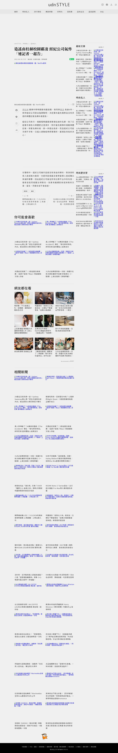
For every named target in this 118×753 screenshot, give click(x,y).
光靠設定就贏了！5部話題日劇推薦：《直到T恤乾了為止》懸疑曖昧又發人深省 (28, 274)
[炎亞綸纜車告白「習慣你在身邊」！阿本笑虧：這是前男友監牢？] (59, 652)
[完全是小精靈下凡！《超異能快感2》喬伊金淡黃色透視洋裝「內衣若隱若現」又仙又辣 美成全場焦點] (59, 622)
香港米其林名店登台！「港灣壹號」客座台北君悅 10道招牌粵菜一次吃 (29, 635)
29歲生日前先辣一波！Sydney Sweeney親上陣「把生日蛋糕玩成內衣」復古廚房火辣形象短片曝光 (28, 244)
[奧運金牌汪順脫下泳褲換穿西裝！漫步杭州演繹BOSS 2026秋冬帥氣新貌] (99, 197)
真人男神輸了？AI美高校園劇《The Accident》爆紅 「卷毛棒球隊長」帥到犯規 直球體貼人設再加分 (59, 244)
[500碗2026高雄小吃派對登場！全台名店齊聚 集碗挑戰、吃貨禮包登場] (59, 563)
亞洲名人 (33, 43)
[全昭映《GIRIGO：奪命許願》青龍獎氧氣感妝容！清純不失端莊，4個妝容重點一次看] (28, 712)
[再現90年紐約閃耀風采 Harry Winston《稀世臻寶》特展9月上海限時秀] (59, 593)
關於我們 (85, 746)
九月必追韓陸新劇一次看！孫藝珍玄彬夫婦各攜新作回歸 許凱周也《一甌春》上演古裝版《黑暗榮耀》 (60, 274)
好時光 (60, 11)
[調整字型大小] (16, 130)
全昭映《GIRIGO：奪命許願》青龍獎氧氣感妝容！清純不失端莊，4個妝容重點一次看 (28, 725)
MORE (101, 47)
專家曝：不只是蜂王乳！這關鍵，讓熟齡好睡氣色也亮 (23, 308)
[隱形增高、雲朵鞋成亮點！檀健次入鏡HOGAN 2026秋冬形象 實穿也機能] (28, 533)
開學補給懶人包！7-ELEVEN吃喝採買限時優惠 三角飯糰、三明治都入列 (28, 517)
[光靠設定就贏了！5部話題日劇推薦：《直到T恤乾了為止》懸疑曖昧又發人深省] (28, 260)
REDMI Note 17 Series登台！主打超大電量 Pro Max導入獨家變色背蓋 (59, 488)
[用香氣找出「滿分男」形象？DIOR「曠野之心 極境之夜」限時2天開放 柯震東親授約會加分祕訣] (28, 474)
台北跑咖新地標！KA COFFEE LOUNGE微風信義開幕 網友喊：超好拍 (28, 607)
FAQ (31, 746)
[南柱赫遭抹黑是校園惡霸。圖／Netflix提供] (44, 82)
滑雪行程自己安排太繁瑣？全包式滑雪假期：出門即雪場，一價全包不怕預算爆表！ (64, 308)
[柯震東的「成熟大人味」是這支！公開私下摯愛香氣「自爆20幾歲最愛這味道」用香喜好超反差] (59, 504)
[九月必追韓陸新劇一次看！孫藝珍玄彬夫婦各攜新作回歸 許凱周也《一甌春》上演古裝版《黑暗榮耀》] (59, 260)
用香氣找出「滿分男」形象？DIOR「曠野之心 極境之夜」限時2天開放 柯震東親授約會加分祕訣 (28, 488)
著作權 (56, 746)
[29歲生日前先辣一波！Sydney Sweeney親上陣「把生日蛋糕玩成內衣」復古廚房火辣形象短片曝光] (28, 230)
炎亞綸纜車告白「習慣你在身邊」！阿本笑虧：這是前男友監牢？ (60, 665)
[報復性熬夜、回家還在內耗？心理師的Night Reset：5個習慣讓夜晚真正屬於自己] (59, 385)
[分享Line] (16, 117)
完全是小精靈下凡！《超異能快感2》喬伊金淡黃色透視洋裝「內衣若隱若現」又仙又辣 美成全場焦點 (59, 636)
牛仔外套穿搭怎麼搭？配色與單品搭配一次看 (84, 213)
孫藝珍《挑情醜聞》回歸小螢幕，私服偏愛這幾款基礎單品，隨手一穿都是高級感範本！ (84, 189)
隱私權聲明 (62, 746)
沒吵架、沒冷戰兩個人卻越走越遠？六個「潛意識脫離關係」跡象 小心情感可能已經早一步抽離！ (29, 577)
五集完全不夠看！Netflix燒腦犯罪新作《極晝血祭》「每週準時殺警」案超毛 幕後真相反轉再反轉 (44, 331)
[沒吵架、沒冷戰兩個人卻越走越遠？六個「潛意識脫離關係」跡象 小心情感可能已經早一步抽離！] (28, 563)
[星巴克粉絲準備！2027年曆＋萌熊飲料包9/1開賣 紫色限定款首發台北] (59, 533)
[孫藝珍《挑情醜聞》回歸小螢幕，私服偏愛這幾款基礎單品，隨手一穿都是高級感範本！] (99, 188)
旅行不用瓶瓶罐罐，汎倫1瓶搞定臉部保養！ (64, 330)
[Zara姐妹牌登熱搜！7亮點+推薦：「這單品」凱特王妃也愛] (99, 179)
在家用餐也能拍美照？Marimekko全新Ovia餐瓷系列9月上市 (28, 694)
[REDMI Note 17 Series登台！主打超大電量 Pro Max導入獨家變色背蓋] (59, 474)
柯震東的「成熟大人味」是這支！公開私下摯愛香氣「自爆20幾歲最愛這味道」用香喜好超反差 (44, 308)
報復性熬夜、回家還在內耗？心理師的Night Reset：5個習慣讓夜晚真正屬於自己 (60, 399)
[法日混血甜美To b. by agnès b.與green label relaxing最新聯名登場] (99, 205)
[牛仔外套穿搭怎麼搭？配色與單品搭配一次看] (99, 214)
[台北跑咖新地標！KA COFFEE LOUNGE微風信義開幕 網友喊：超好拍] (28, 593)
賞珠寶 (69, 11)
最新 (16, 11)
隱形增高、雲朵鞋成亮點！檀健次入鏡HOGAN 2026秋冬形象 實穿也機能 (29, 547)
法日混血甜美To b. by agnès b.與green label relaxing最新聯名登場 (84, 205)
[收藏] (16, 123)
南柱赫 (25, 191)
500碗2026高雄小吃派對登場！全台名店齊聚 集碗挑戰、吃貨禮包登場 (60, 575)
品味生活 (80, 11)
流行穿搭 (37, 11)
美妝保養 (49, 11)
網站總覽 (93, 746)
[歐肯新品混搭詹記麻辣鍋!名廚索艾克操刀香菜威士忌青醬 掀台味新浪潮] (59, 712)
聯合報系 (71, 746)
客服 (35, 746)
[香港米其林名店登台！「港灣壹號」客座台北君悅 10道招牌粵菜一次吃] (28, 622)
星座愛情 (92, 11)
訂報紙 (78, 746)
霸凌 (32, 191)
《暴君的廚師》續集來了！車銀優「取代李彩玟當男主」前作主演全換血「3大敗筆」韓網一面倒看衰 (44, 353)
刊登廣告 (24, 746)
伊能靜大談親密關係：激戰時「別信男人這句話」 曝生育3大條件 (29, 665)
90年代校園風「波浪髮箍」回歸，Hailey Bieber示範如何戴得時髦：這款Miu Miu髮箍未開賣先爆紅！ (59, 458)
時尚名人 (25, 11)
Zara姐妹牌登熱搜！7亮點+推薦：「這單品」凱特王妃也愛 (84, 179)
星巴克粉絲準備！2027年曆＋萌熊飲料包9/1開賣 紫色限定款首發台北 (59, 547)
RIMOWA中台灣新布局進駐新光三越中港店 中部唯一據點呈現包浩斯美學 (84, 224)
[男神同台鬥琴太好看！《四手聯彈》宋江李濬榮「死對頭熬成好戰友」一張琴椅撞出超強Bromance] (59, 682)
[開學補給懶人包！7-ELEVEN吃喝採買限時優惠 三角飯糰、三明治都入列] (28, 504)
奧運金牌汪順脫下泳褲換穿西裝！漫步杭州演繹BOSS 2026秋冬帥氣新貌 (84, 198)
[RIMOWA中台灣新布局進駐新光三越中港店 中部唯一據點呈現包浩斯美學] (99, 223)
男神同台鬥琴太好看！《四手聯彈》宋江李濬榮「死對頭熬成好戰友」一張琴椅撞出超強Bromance (60, 696)
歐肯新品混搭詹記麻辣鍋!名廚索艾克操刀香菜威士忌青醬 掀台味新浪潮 (59, 725)
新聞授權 (41, 746)
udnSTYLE (17, 43)
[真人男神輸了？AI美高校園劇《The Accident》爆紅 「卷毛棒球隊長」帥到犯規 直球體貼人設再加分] (59, 230)
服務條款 (49, 746)
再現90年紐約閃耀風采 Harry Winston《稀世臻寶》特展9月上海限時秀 (59, 607)
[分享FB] (16, 110)
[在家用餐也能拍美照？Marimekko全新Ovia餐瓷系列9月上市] (28, 682)
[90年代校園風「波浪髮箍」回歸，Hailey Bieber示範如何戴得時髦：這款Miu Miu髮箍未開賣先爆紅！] (59, 444)
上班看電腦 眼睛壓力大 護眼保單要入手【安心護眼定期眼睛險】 (23, 331)
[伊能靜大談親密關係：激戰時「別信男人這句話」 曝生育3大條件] (28, 652)
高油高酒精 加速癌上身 (23, 351)
